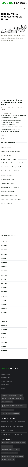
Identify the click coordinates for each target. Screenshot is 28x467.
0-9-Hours (4, 241)
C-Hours (4, 254)
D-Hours (4, 258)
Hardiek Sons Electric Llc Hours (10, 122)
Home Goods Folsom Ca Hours (9, 117)
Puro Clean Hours (7, 430)
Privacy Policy (5, 384)
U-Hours (4, 329)
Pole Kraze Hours (7, 446)
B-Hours (4, 250)
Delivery (3, 388)
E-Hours (4, 262)
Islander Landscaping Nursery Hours (12, 398)
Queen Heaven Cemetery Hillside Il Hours (11, 171)
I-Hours (3, 279)
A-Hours (4, 245)
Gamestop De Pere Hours (7, 183)
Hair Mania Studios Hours (8, 124)
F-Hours (4, 266)
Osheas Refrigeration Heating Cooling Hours (12, 166)
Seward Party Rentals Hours (8, 191)
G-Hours (4, 271)
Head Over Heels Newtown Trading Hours (12, 127)
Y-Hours (4, 346)
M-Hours (4, 296)
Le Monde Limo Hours (8, 459)
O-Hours (4, 304)
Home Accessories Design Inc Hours (10, 129)
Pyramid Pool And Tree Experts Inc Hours (13, 442)
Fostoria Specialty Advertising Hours (12, 456)
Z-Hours (4, 350)
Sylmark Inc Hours (7, 410)
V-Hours (4, 333)
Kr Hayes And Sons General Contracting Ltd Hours (14, 162)
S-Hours (4, 321)
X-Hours (4, 342)
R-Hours (4, 317)
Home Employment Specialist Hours (11, 120)
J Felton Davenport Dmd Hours (12, 426)
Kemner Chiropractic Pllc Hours (9, 195)
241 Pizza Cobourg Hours (7, 175)
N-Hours (4, 300)
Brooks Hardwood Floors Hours (13, 422)
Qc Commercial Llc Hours (9, 452)
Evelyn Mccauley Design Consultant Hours (12, 406)
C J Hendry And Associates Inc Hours (12, 395)
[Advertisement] (14, 57)
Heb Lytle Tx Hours (6, 155)
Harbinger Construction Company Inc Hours (13, 115)
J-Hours (4, 283)
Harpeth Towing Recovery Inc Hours (10, 151)
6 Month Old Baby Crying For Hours (10, 203)
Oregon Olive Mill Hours (7, 179)
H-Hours (4, 275)
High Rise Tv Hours (6, 147)
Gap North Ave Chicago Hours (11, 434)
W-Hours (4, 338)
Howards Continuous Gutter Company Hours (13, 119)
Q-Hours (4, 312)
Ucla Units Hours (7, 401)
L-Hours (4, 292)
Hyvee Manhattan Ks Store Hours (10, 131)
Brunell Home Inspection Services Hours (11, 199)
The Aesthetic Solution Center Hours (10, 187)
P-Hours (4, 308)
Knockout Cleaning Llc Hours (10, 449)
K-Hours (4, 287)
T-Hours (4, 325)
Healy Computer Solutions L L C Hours (11, 126)
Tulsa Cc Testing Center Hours (10, 413)
